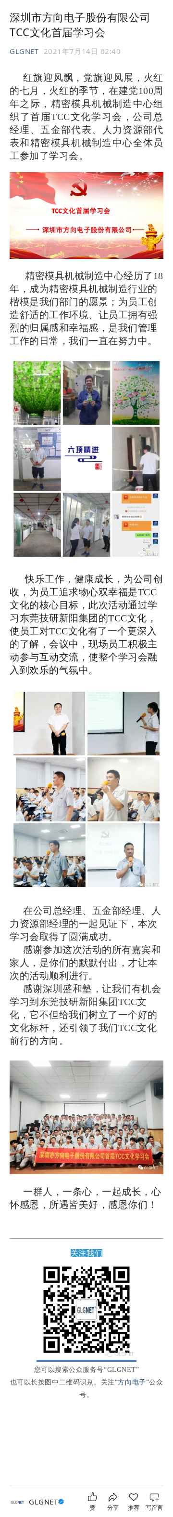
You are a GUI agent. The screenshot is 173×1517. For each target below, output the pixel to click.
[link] (47, 1502)
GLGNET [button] (24, 51)
